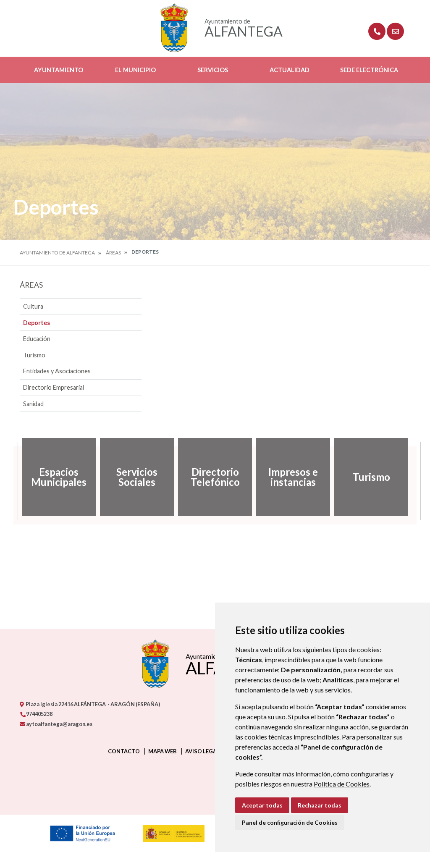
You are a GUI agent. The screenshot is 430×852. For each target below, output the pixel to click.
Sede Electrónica (369, 69)
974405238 (38, 713)
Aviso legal (202, 751)
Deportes (36, 322)
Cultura (33, 306)
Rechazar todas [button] (319, 805)
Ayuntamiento (58, 69)
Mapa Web (162, 751)
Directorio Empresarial (53, 387)
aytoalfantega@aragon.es (58, 724)
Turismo (34, 355)
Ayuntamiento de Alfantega (57, 252)
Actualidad (289, 69)
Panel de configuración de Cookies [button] (290, 822)
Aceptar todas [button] (262, 805)
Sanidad (33, 403)
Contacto (124, 751)
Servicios (212, 69)
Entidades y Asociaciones (57, 371)
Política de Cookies (342, 784)
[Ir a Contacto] (395, 31)
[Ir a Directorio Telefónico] (376, 31)
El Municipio (135, 69)
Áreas (113, 252)
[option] (59, 477)
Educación (36, 338)
